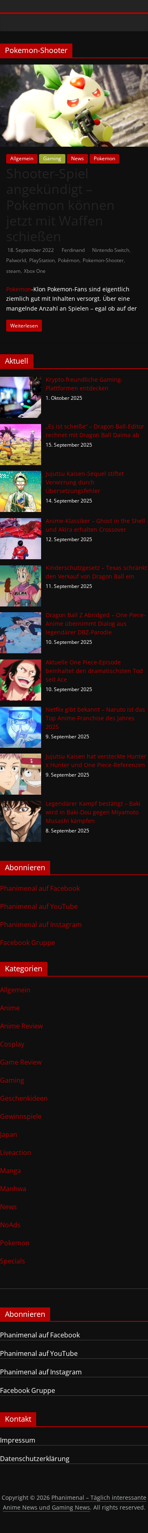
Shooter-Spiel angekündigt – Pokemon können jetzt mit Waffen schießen (60, 204)
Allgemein (21, 158)
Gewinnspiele (21, 1116)
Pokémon (68, 260)
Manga (10, 1170)
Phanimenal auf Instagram (41, 924)
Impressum (17, 1440)
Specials (12, 1261)
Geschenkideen (24, 1098)
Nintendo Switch (110, 250)
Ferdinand (74, 250)
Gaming (52, 158)
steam (13, 270)
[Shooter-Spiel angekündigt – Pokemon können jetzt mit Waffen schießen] (74, 69)
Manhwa (13, 1188)
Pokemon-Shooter (103, 260)
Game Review (21, 1062)
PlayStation (42, 260)
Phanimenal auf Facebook (40, 888)
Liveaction (15, 1152)
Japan (8, 1134)
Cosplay (12, 1044)
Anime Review (21, 1025)
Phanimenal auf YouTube (39, 906)
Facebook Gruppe (27, 942)
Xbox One (35, 270)
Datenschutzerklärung (34, 1458)
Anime (10, 1007)
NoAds (10, 1224)
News (77, 158)
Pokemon (104, 158)
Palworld (16, 260)
